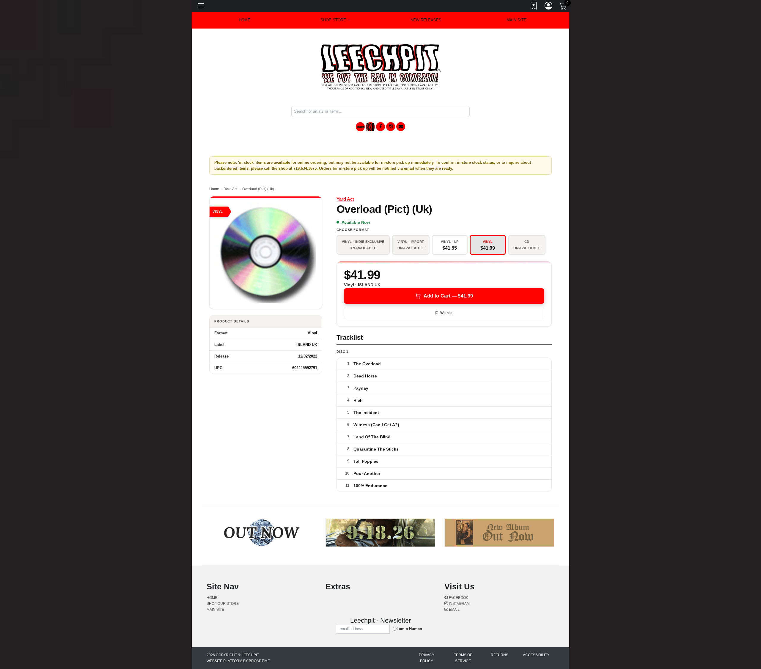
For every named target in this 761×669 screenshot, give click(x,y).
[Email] (401, 127)
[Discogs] (360, 127)
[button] (335, 20)
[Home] (380, 66)
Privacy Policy (426, 658)
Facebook (458, 598)
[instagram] (391, 127)
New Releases (426, 20)
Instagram (459, 604)
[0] (563, 7)
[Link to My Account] (549, 6)
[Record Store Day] (370, 127)
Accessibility (536, 655)
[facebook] (380, 127)
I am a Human (409, 629)
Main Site (516, 20)
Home (214, 189)
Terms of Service (463, 658)
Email (454, 609)
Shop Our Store (223, 604)
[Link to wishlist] (534, 6)
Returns (499, 655)
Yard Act (230, 189)
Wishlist (447, 313)
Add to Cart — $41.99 (448, 295)
